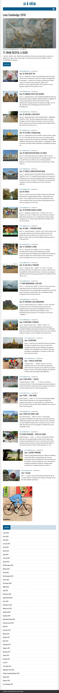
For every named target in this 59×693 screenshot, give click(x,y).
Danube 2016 (6, 677)
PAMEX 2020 (6, 587)
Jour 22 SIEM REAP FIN (27, 73)
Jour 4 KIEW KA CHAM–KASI (29, 413)
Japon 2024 (5, 554)
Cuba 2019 (5, 590)
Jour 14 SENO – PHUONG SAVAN (30, 228)
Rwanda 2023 (6, 562)
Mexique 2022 (6, 569)
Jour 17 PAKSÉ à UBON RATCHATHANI (32, 171)
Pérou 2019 (5, 601)
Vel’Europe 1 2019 (7, 594)
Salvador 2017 (6, 637)
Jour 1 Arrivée (25, 472)
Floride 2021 (6, 572)
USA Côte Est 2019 (7, 605)
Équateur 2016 (6, 680)
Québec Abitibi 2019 (7, 598)
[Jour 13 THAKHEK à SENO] (10, 254)
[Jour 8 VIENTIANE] (13, 347)
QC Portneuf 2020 (7, 583)
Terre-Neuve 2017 (7, 666)
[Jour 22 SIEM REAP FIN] (10, 81)
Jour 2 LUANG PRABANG (32, 452)
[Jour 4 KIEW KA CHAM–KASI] (10, 421)
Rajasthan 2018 (6, 612)
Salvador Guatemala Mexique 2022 (11, 673)
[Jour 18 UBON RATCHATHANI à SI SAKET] (10, 160)
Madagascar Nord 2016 (8, 670)
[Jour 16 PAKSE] (10, 199)
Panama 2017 (6, 655)
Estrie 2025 (6, 536)
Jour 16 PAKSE (24, 191)
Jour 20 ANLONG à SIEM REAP (29, 114)
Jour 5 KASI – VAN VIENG (27, 395)
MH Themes (21, 691)
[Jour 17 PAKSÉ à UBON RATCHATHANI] (10, 178)
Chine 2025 (5, 540)
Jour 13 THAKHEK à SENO (28, 246)
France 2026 (6, 533)
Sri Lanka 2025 (6, 544)
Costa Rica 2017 (7, 630)
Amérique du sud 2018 (8, 623)
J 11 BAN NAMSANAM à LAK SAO (30, 283)
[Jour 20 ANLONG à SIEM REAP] (10, 121)
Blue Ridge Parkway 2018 (9, 619)
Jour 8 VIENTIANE (30, 340)
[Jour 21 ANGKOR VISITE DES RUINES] (10, 101)
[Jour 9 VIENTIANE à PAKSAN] (10, 329)
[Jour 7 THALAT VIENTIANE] (13, 368)
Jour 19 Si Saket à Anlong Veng (29, 132)
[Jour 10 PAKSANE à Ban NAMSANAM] (10, 309)
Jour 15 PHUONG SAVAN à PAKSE (30, 209)
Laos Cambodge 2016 (13, 49)
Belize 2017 (5, 641)
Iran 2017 (5, 49)
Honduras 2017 (6, 648)
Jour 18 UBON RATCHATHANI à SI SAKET (33, 152)
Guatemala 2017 (7, 644)
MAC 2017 (5, 626)
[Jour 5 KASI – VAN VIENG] (10, 402)
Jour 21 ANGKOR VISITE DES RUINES (31, 93)
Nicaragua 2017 (6, 652)
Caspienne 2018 (6, 616)
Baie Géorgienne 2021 (8, 576)
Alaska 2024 (6, 551)
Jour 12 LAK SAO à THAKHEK (29, 265)
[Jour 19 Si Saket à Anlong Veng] (10, 140)
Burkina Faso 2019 (7, 608)
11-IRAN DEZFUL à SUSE (15, 52)
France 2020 (6, 580)
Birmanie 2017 (6, 659)
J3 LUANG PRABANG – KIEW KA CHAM (32, 434)
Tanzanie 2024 (6, 558)
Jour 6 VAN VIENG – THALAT (29, 379)
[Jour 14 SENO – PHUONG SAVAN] (10, 235)
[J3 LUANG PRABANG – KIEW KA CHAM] (10, 441)
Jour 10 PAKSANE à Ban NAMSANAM (31, 301)
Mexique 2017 (6, 634)
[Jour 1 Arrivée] (11, 480)
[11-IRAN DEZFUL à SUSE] (29, 47)
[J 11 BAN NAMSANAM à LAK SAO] (10, 290)
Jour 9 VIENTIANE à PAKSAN (28, 322)
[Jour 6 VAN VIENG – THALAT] (10, 386)
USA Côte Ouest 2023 (8, 565)
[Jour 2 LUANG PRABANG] (13, 459)
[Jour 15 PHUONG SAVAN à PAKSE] (10, 217)
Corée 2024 (6, 547)
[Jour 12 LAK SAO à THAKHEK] (10, 272)
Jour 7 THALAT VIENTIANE (33, 360)
